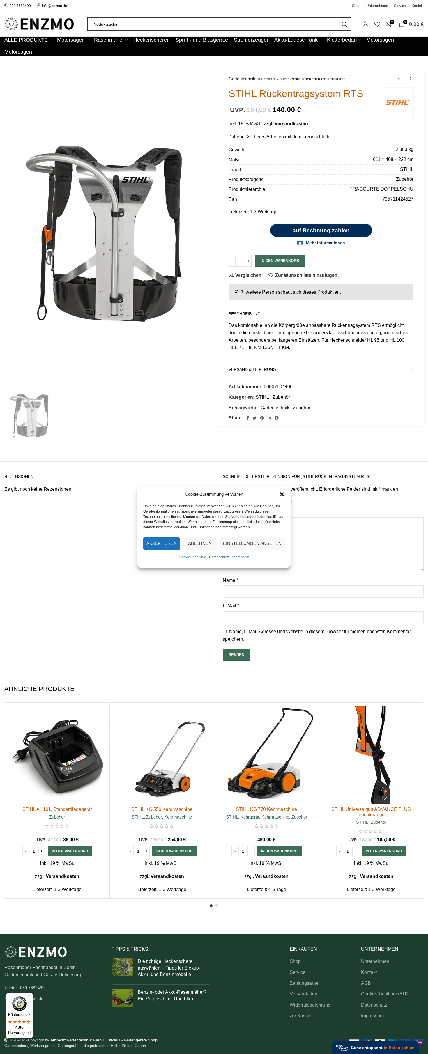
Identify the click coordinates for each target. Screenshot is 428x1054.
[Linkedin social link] (269, 418)
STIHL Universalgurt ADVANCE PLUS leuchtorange (371, 812)
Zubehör (281, 397)
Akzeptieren (161, 543)
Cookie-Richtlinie (192, 557)
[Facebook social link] (248, 418)
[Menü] (29, 996)
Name (230, 580)
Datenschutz (219, 557)
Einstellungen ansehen (252, 543)
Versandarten (303, 993)
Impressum (240, 557)
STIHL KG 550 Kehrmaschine (161, 809)
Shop (284, 79)
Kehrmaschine (178, 816)
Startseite (266, 79)
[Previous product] (399, 79)
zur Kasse (300, 1015)
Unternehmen (375, 961)
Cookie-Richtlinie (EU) (384, 993)
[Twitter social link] (254, 418)
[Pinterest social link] (262, 418)
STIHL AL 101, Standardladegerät (57, 809)
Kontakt (369, 972)
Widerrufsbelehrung (310, 1004)
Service (297, 972)
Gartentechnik (275, 407)
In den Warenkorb (280, 260)
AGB (366, 983)
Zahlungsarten (305, 983)
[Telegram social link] (276, 418)
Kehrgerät (249, 816)
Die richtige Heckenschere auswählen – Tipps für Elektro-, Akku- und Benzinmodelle (169, 968)
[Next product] (410, 79)
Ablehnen (200, 543)
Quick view (102, 728)
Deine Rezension (242, 511)
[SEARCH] (344, 24)
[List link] (53, 987)
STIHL (262, 397)
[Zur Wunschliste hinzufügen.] (102, 741)
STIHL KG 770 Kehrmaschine (266, 809)
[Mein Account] (366, 24)
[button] (282, 494)
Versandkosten (291, 123)
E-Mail (231, 605)
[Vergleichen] (102, 715)
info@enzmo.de (54, 6)
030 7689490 (20, 6)
